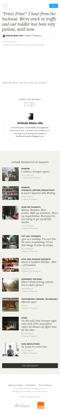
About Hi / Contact (16, 385)
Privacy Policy (31, 385)
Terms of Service (45, 385)
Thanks (30, 88)
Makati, (33, 35)
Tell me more (30, 58)
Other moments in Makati (30, 162)
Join (53, 5)
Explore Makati (30, 365)
